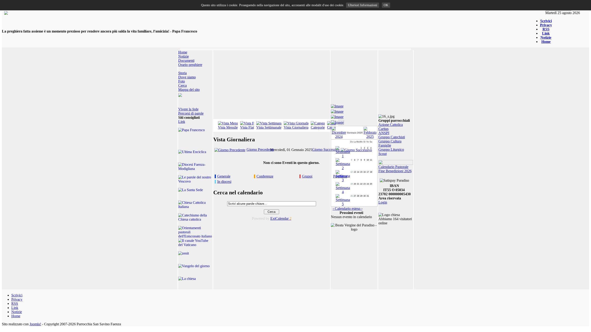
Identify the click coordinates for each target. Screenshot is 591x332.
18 (371, 172)
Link (546, 33)
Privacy (546, 25)
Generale (223, 176)
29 (361, 196)
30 (364, 196)
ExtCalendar (280, 218)
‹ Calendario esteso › (347, 208)
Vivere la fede (188, 109)
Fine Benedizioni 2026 (395, 171)
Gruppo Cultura (389, 141)
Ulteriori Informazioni (362, 5)
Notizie (545, 37)
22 (361, 184)
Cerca (182, 85)
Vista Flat (247, 127)
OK (386, 5)
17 (368, 172)
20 (355, 184)
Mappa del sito (189, 90)
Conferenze (264, 176)
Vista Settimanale (268, 127)
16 (364, 172)
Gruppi (307, 176)
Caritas (383, 129)
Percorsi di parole (191, 113)
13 (355, 172)
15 (361, 172)
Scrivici (546, 21)
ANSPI (383, 133)
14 (358, 172)
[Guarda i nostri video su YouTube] (337, 111)
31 (368, 196)
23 (364, 184)
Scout (382, 154)
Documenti (186, 60)
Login (382, 202)
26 (351, 196)
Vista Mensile (228, 127)
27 (355, 196)
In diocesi (224, 182)
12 (351, 172)
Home (546, 42)
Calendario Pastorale (393, 167)
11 (371, 160)
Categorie (318, 127)
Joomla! (35, 324)
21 (358, 184)
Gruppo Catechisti (391, 137)
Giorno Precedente (260, 149)
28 (358, 196)
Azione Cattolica (390, 125)
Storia (182, 73)
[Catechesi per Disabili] (337, 122)
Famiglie (384, 145)
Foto (181, 81)
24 (368, 184)
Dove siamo (187, 77)
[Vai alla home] (6, 13)
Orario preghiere (190, 65)
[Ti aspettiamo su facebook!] (337, 105)
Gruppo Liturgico (391, 149)
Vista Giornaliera (296, 127)
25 (371, 184)
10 (368, 160)
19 (351, 184)
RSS (546, 29)
